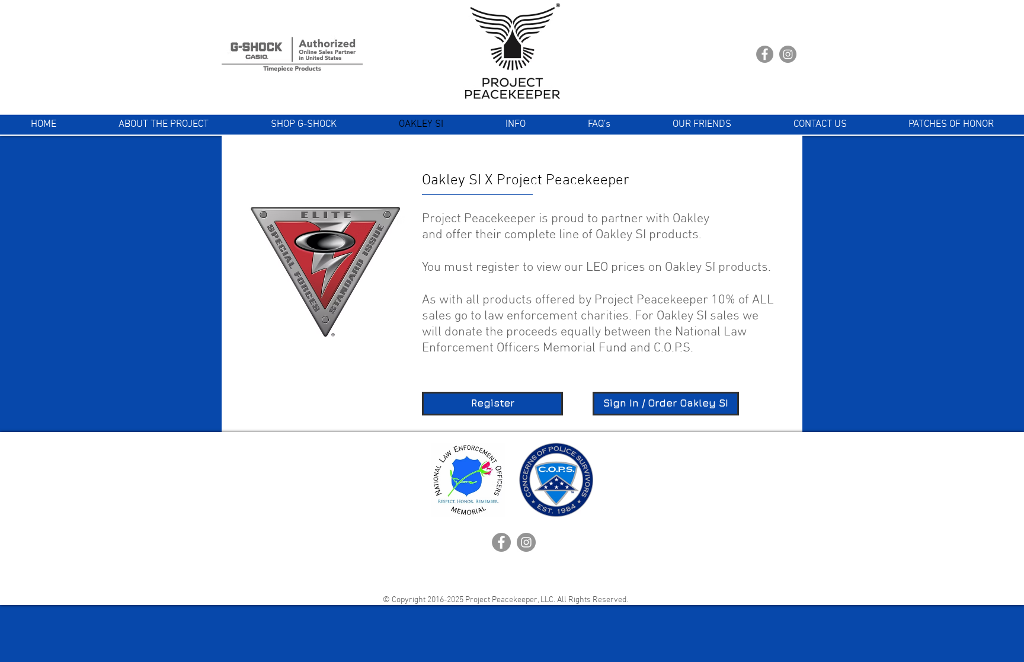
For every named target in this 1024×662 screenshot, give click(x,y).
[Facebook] (764, 54)
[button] (515, 125)
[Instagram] (787, 54)
